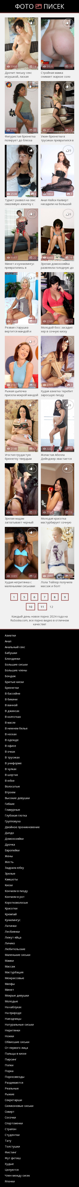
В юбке (10, 780)
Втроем (10, 792)
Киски (9, 885)
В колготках (13, 717)
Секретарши (13, 1100)
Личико (10, 943)
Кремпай (11, 914)
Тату (8, 1140)
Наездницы (13, 1019)
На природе (13, 1013)
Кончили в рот (15, 897)
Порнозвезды (14, 1077)
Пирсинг (10, 1059)
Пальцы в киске (15, 1053)
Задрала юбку (14, 868)
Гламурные (12, 809)
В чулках (10, 769)
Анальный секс (15, 647)
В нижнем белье (16, 728)
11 (42, 607)
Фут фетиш (13, 1158)
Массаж (10, 966)
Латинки (10, 926)
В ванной (11, 705)
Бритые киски (14, 682)
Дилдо (9, 833)
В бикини (11, 699)
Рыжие (9, 1094)
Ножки (9, 1036)
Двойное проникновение (22, 827)
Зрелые (10, 873)
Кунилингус (13, 920)
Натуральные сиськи (19, 1024)
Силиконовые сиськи (19, 1106)
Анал (8, 641)
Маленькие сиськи (17, 955)
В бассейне (12, 693)
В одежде (12, 740)
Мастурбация (14, 972)
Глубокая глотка (16, 815)
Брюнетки (12, 688)
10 (30, 607)
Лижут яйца (13, 937)
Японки (10, 1181)
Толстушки (12, 1146)
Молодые (11, 1001)
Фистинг (10, 1152)
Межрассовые (14, 978)
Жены (9, 856)
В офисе (10, 746)
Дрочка (10, 844)
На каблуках (13, 1007)
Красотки (11, 908)
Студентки (12, 1135)
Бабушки (11, 653)
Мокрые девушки (17, 995)
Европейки (12, 850)
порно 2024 (48, 616)
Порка (9, 1071)
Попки (9, 1065)
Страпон (10, 1129)
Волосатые (12, 786)
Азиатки (10, 635)
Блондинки (12, 658)
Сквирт (9, 1111)
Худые (9, 1164)
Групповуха (13, 821)
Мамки (9, 960)
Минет (9, 989)
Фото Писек (39, 6)
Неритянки (12, 1030)
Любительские (15, 949)
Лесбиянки (12, 931)
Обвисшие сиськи (17, 1042)
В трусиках (12, 757)
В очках (10, 751)
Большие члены (16, 670)
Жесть (9, 862)
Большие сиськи (16, 664)
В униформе (13, 763)
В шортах (11, 775)
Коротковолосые (16, 902)
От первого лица (16, 1048)
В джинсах (12, 711)
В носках (11, 734)
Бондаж (10, 676)
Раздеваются (14, 1082)
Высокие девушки (17, 798)
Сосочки (10, 1117)
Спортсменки (14, 1123)
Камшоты (11, 879)
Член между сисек (17, 1175)
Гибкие (10, 804)
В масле (10, 722)
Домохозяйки (14, 839)
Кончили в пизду (16, 891)
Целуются (12, 1170)
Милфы (10, 984)
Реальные (12, 1088)
